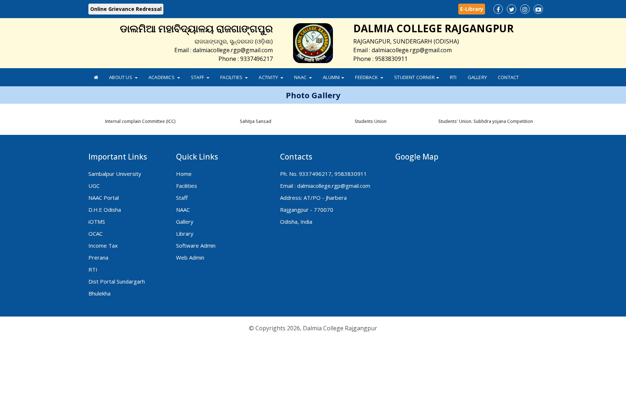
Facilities (231, 77)
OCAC (95, 233)
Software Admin (196, 245)
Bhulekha (99, 293)
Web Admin (190, 257)
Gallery (477, 77)
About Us (121, 77)
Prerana (98, 257)
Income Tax (103, 245)
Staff (198, 77)
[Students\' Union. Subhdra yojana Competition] (543, 117)
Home (184, 173)
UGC (94, 185)
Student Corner (414, 77)
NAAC (301, 77)
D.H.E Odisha (104, 209)
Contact (508, 77)
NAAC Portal (103, 197)
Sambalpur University (114, 173)
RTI (453, 77)
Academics (162, 77)
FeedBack (367, 77)
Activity (269, 77)
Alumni (331, 77)
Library (184, 233)
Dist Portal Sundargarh (116, 281)
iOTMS (96, 221)
